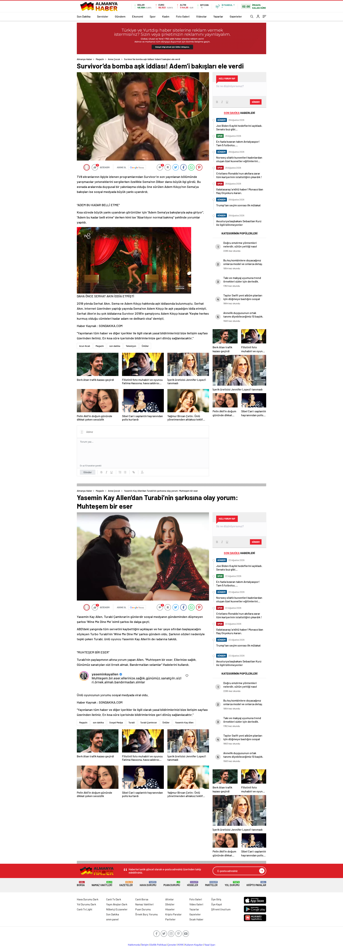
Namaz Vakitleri (102, 884)
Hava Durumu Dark (87, 899)
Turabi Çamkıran (148, 722)
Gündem (120, 16)
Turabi (131, 722)
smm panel (112, 919)
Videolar (201, 16)
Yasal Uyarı (209, 944)
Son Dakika (83, 16)
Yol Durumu (232, 884)
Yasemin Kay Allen (184, 722)
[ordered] (120, 472)
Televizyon (131, 346)
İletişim (145, 944)
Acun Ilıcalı (84, 346)
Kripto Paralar (256, 884)
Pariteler (211, 884)
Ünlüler (145, 346)
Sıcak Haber (196, 919)
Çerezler (172, 944)
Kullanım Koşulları (194, 944)
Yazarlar (218, 16)
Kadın (165, 16)
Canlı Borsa (141, 899)
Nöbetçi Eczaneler (117, 909)
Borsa (81, 884)
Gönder (87, 472)
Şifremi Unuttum (220, 909)
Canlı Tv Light (84, 909)
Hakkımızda (134, 944)
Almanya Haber (84, 59)
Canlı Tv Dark (113, 899)
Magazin (100, 59)
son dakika (114, 346)
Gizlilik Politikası (158, 944)
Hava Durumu (148, 884)
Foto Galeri (183, 16)
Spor (153, 16)
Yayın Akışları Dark (116, 904)
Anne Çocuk (114, 59)
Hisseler (192, 884)
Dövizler (170, 904)
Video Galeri (196, 904)
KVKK (180, 944)
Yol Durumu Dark (86, 904)
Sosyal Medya (116, 722)
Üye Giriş (216, 899)
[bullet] (125, 472)
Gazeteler (236, 16)
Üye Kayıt (216, 904)
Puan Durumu (171, 884)
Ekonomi (137, 16)
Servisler (102, 16)
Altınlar (169, 899)
